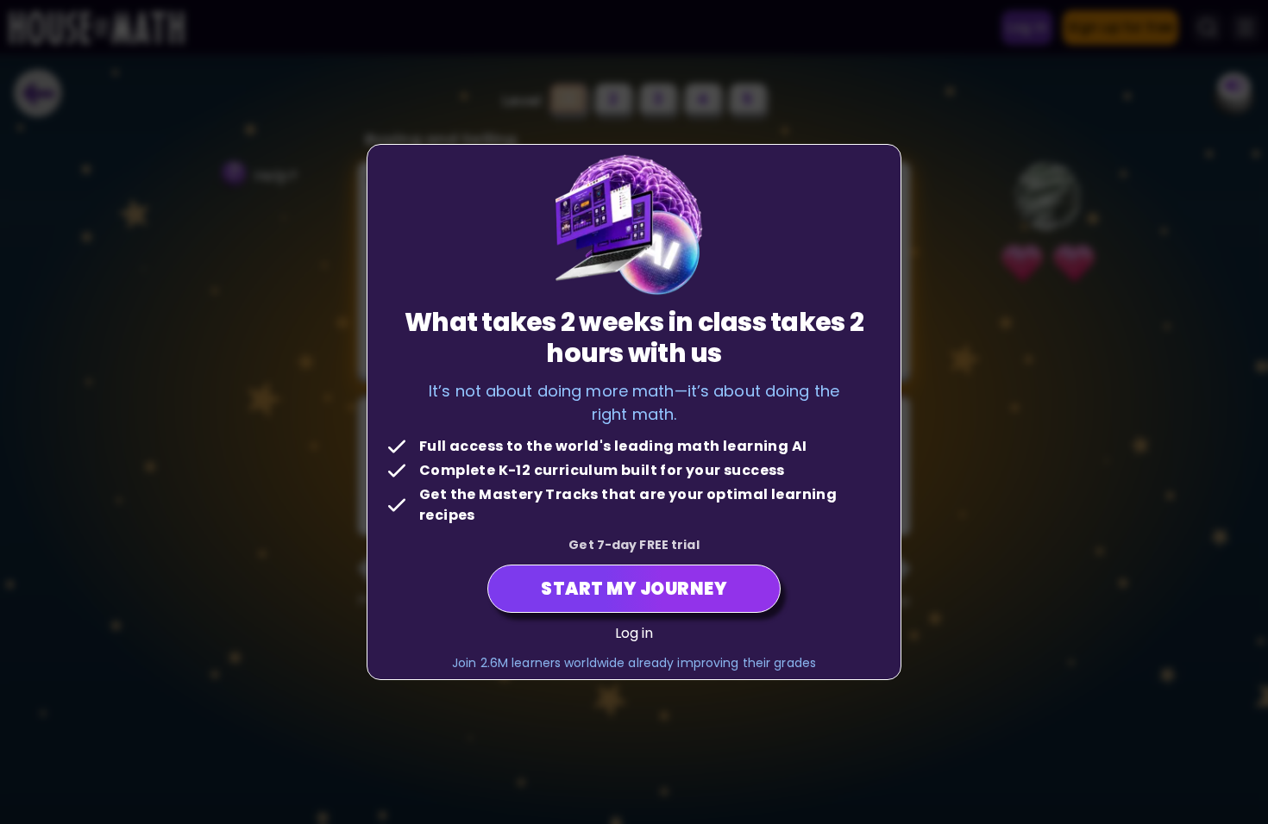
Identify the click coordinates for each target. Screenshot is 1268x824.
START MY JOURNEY (634, 589)
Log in (634, 633)
